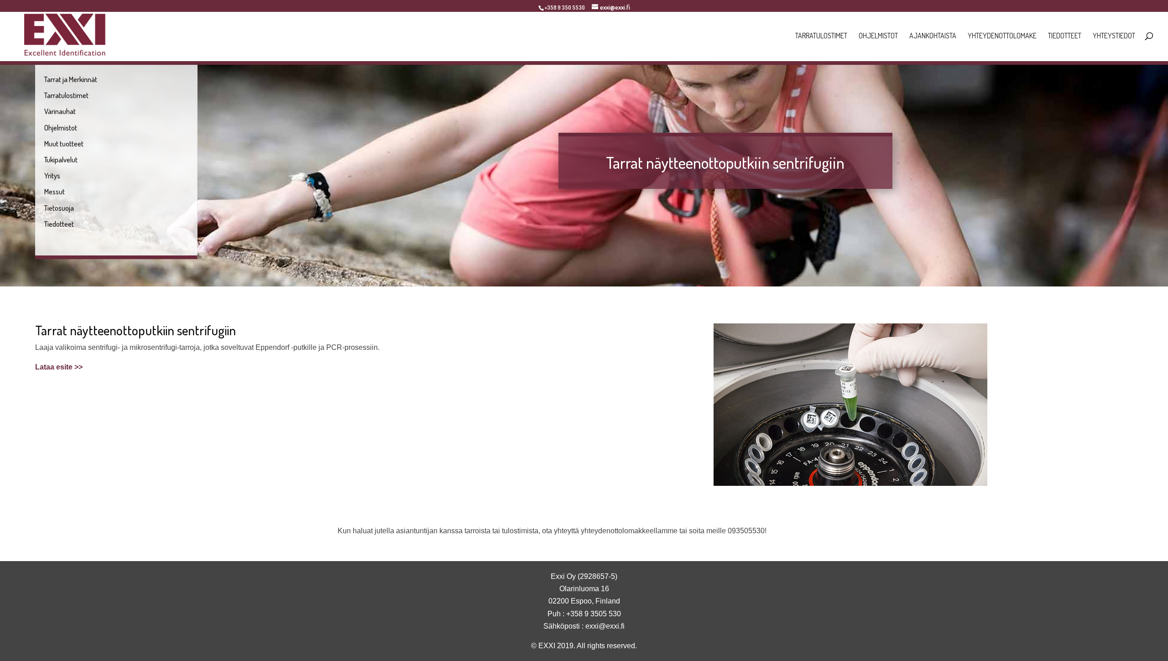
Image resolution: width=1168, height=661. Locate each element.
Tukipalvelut (61, 159)
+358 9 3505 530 (593, 614)
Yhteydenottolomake (1002, 36)
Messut (54, 191)
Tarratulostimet (821, 36)
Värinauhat (60, 111)
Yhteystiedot (1114, 36)
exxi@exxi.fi (605, 626)
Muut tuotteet (63, 143)
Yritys (52, 175)
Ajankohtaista (932, 36)
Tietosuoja (59, 208)
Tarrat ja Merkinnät (70, 79)
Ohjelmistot (878, 36)
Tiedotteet (1064, 36)
